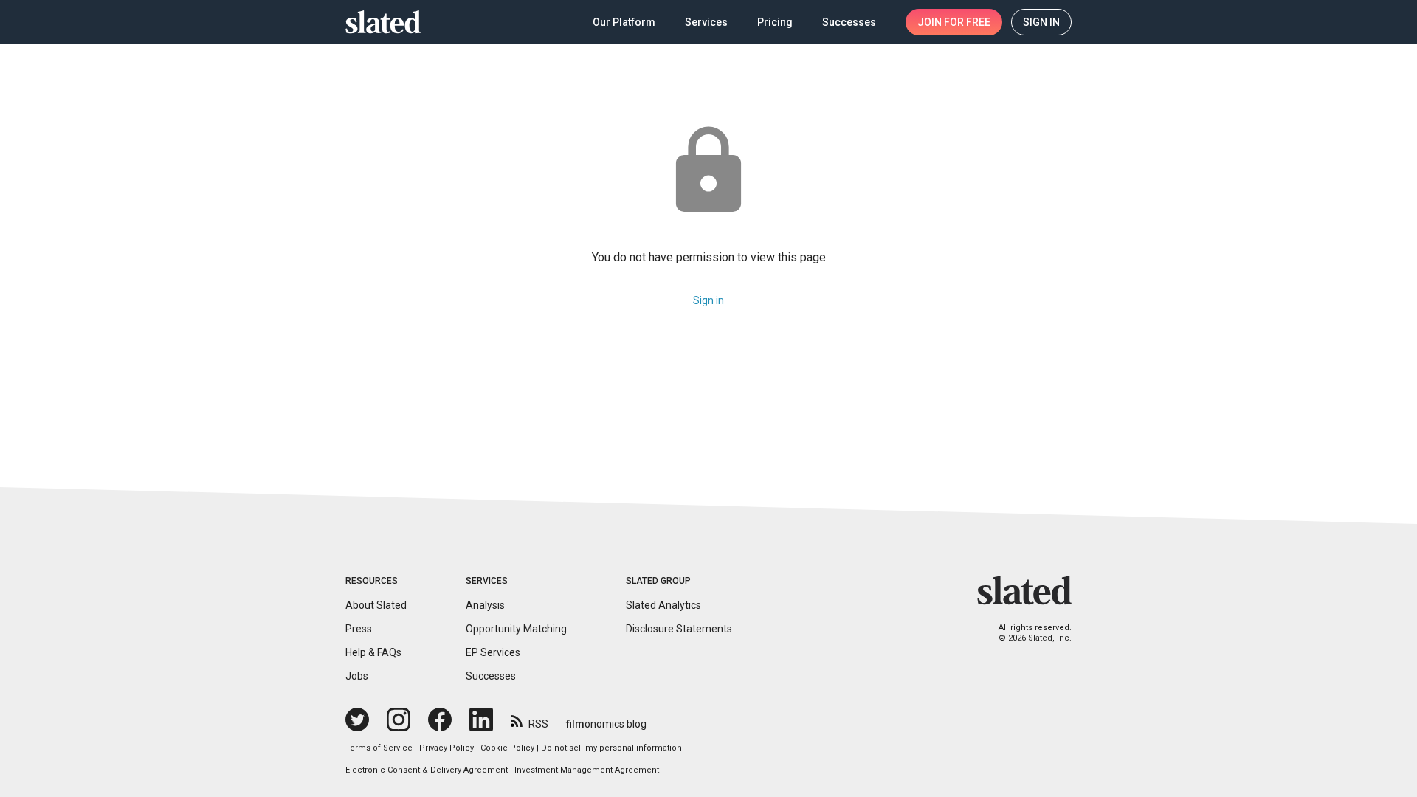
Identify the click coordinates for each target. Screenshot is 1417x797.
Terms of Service (379, 748)
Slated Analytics (663, 605)
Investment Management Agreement (586, 770)
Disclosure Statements (679, 629)
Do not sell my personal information (611, 748)
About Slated (376, 605)
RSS (538, 724)
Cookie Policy (507, 748)
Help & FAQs (373, 652)
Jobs (356, 676)
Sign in (708, 300)
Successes (491, 676)
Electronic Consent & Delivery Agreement (426, 770)
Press (358, 629)
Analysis (485, 605)
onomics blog (606, 724)
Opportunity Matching (516, 629)
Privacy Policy (446, 748)
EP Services (493, 652)
